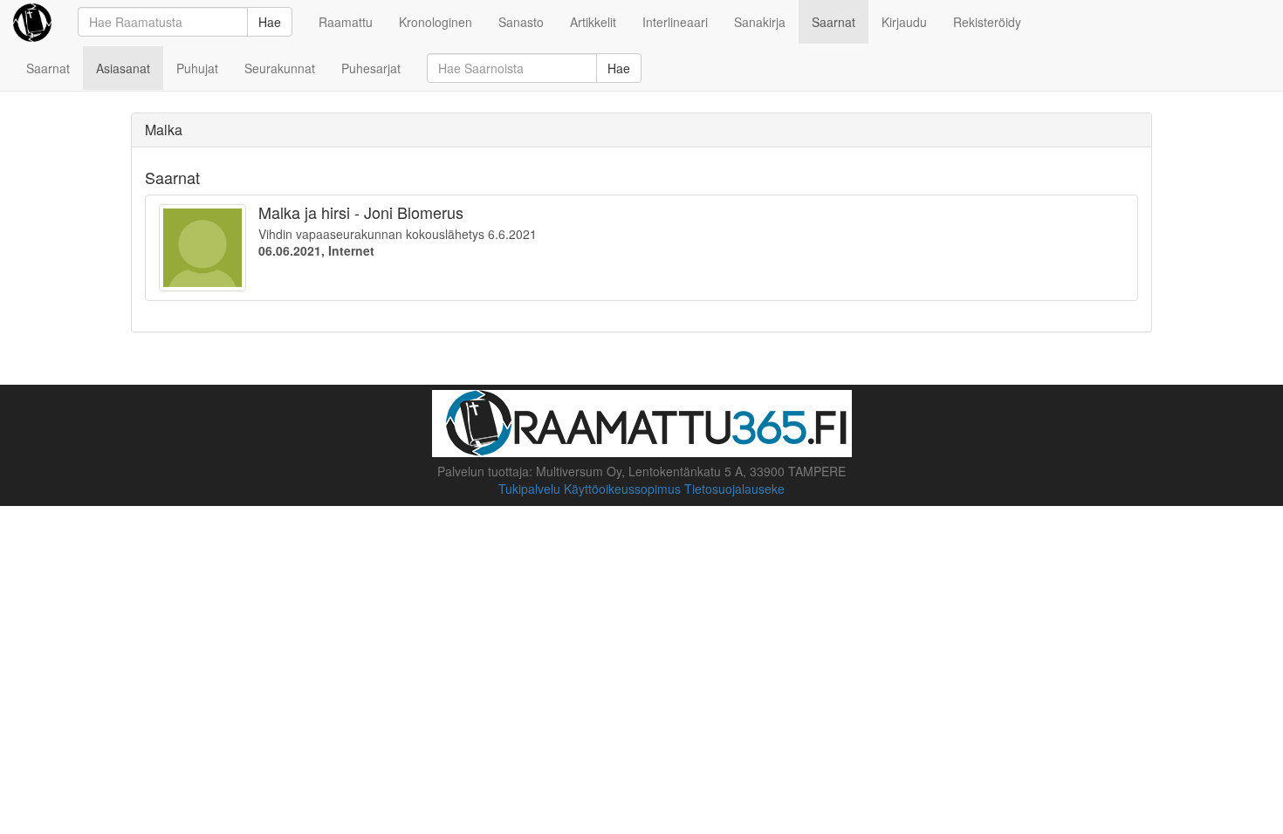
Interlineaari (675, 22)
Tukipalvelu (529, 488)
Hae (269, 22)
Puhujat (197, 68)
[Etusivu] (32, 22)
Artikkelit (593, 22)
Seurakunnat (279, 68)
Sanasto (521, 22)
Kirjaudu (904, 22)
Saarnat (833, 22)
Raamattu (346, 22)
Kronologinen (435, 22)
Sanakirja (760, 22)
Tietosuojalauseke (734, 488)
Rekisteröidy (987, 22)
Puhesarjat (371, 68)
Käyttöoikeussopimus (622, 488)
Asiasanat (123, 68)
